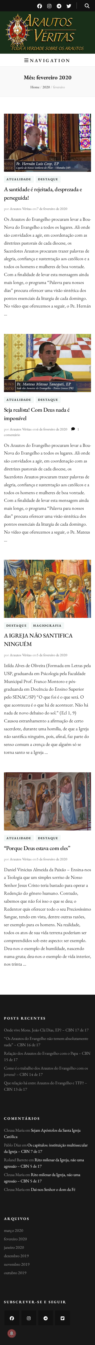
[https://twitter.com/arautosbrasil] (62, 1317)
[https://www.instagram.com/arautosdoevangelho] (28, 1317)
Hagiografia (47, 625)
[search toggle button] (87, 5)
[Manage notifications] (11, 1333)
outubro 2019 (15, 1272)
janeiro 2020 (14, 1247)
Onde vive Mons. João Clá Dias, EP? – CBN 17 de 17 (46, 1030)
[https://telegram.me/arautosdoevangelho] (45, 1317)
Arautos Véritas (47, 26)
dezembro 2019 (16, 1256)
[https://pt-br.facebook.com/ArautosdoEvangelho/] (11, 1317)
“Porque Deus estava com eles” (37, 848)
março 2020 (13, 1230)
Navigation (50, 60)
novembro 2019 (17, 1264)
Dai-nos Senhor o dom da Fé (53, 1189)
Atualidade (18, 179)
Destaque (48, 179)
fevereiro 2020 (15, 1239)
